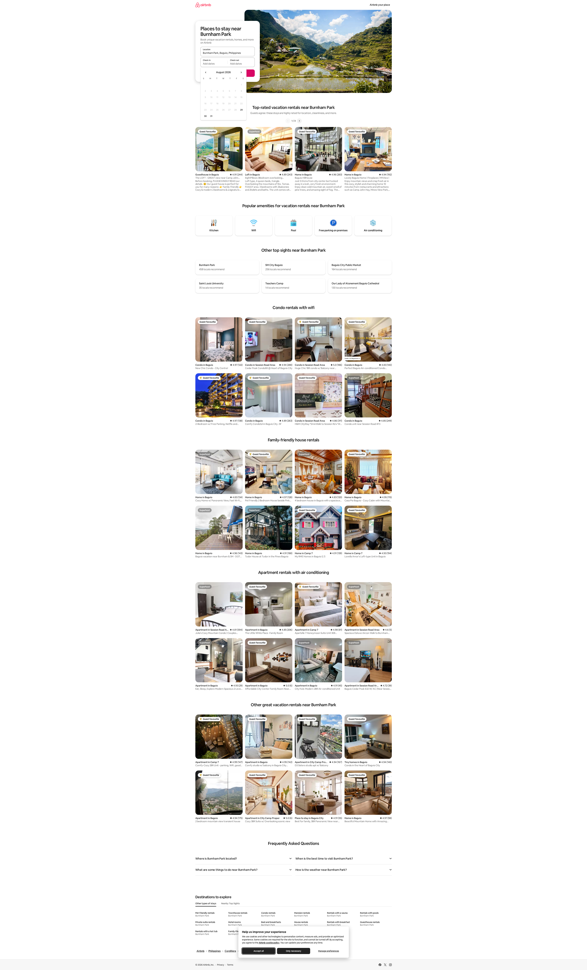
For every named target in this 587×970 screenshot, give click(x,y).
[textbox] (214, 63)
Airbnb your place (380, 4)
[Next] (299, 120)
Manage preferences (328, 951)
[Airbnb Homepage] (203, 5)
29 (241, 109)
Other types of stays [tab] (205, 903)
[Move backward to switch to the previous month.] (206, 72)
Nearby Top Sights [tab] (230, 903)
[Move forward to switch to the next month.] (241, 72)
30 (205, 116)
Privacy (220, 964)
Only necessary (293, 951)
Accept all (259, 951)
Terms (230, 964)
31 (211, 116)
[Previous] (287, 120)
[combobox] (227, 53)
